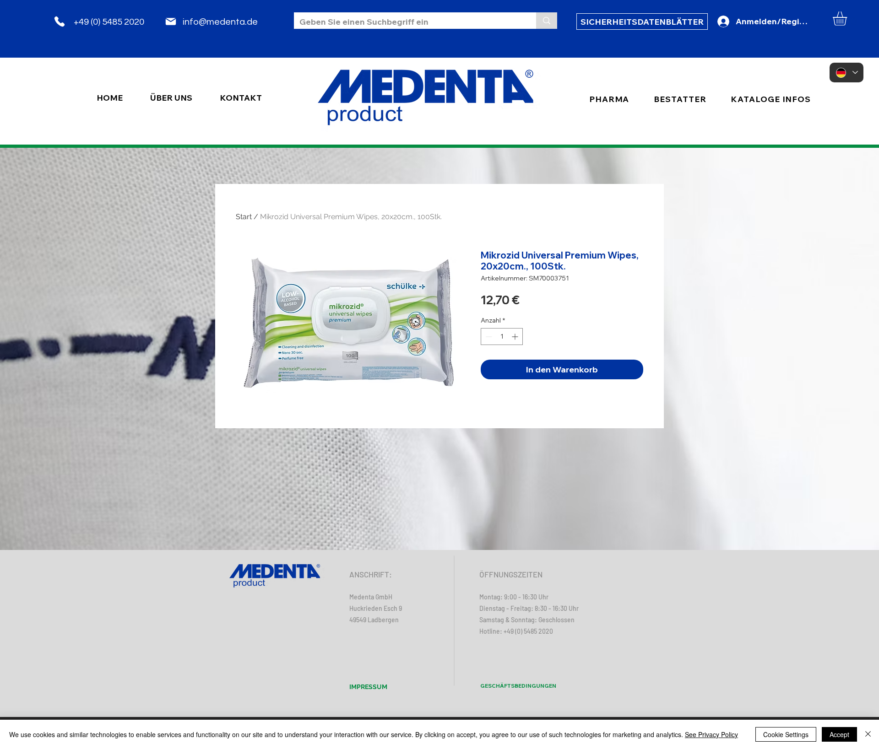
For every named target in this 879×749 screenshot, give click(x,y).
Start (244, 216)
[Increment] (515, 337)
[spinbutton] (502, 337)
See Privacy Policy (711, 734)
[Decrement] (488, 337)
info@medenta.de (220, 22)
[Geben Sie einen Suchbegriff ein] (546, 20)
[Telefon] (59, 21)
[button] (848, 18)
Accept (839, 734)
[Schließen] (868, 734)
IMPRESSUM (368, 686)
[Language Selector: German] (846, 72)
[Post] (171, 21)
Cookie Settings (785, 734)
